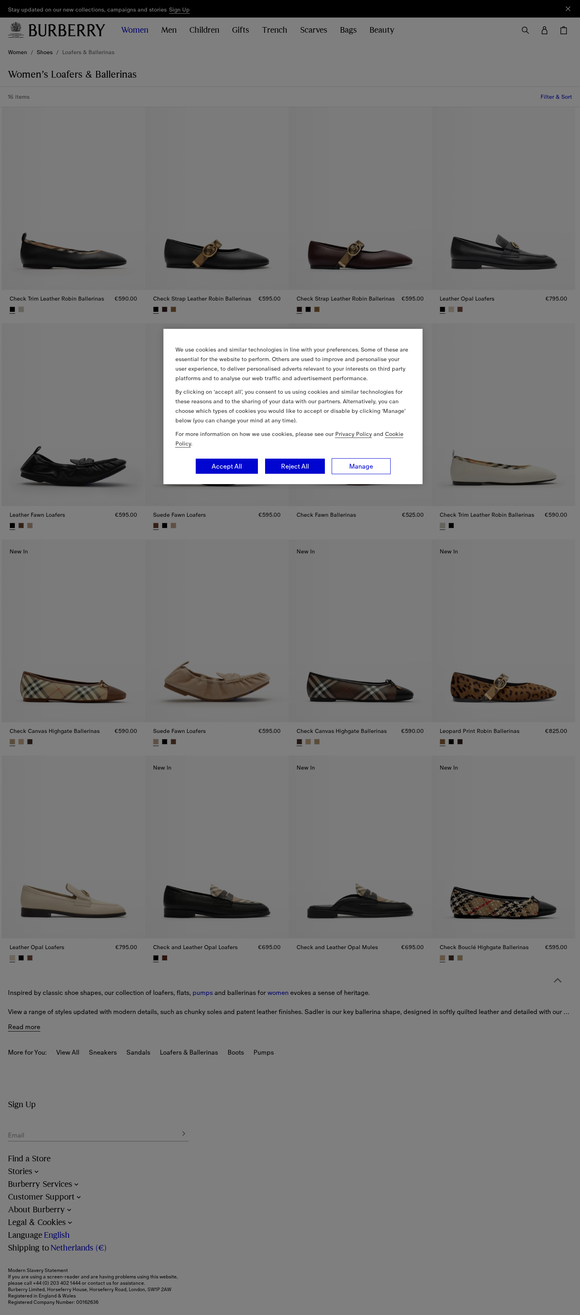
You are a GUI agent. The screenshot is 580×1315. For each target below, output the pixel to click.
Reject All (295, 466)
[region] (293, 406)
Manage (361, 466)
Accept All (227, 466)
